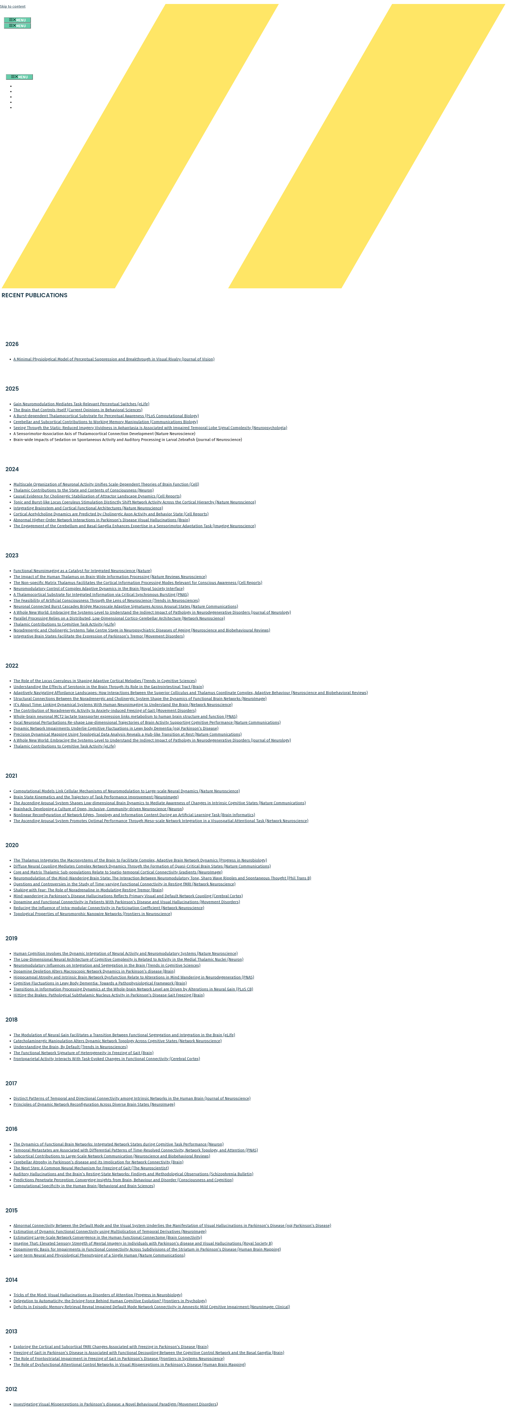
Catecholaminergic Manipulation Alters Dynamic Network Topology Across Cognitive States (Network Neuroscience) (117, 1041)
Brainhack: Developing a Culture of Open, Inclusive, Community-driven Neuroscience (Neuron (97, 809)
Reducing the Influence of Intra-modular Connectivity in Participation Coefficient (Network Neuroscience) (108, 907)
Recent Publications (37, 51)
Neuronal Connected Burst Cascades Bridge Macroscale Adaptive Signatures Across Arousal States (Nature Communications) (125, 606)
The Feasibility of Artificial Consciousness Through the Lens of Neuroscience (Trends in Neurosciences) (106, 600)
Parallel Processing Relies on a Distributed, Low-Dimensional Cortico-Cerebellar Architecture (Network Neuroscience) (119, 618)
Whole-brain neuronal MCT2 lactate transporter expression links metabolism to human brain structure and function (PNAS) (125, 716)
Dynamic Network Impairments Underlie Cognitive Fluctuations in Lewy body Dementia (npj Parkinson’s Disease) (115, 728)
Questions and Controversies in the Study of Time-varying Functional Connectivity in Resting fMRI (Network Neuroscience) (124, 884)
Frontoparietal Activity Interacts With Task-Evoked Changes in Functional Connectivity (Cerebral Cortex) (106, 1058)
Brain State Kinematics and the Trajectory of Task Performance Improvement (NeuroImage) (96, 797)
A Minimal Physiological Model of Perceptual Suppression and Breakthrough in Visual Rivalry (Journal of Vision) (113, 359)
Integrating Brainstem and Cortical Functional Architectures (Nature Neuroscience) (88, 508)
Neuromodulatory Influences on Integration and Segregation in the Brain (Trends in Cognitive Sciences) (106, 965)
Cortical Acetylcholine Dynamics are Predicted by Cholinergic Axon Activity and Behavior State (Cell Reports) (111, 514)
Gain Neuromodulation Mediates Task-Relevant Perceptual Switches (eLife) (81, 404)
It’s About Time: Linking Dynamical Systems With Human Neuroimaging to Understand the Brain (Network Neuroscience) (123, 704)
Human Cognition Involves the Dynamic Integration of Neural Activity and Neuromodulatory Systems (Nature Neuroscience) (125, 953)
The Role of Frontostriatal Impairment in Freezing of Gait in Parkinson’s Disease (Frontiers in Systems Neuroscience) (118, 1358)
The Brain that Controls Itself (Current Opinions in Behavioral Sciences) (77, 410)
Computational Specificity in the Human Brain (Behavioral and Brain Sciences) (84, 1185)
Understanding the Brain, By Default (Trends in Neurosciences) (70, 1046)
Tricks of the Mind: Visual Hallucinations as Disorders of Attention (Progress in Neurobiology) (97, 1295)
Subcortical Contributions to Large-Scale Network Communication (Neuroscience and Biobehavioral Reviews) (111, 1156)
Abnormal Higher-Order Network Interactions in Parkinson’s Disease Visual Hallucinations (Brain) (101, 520)
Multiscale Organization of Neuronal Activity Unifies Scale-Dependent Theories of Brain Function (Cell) (106, 484)
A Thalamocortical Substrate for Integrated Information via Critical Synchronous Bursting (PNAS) (101, 594)
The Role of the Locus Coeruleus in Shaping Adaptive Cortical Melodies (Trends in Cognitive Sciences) (104, 680)
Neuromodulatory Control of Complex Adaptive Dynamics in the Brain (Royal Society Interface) (98, 588)
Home (22, 35)
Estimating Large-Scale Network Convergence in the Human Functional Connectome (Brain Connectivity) (107, 1237)
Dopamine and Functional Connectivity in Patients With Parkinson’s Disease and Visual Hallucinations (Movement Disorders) (126, 902)
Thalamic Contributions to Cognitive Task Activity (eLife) (64, 624)
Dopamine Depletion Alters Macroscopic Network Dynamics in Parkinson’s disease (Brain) (94, 971)
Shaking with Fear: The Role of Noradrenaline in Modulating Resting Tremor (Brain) (88, 890)
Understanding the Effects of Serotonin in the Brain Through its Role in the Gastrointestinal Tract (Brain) (108, 686)
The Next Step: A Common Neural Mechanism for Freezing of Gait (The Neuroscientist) (91, 1168)
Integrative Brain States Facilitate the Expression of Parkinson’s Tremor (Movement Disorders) (98, 636)
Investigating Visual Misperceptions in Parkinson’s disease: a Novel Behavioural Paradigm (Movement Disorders (114, 1404)
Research (26, 40)
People (23, 45)
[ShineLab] (16, 71)
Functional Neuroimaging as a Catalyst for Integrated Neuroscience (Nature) (82, 570)
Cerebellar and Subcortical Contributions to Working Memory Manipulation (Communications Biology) (105, 421)
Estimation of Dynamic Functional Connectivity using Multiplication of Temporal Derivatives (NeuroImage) (109, 1231)
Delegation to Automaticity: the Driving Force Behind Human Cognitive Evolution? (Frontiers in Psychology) (110, 1300)
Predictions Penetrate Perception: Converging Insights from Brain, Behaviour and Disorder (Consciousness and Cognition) (123, 1180)
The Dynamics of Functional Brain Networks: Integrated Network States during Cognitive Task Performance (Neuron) (118, 1144)
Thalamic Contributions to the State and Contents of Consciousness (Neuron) (83, 490)
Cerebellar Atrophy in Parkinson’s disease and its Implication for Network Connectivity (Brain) (98, 1162)
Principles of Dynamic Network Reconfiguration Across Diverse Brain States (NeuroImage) (94, 1104)
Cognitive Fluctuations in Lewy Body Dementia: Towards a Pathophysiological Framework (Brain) (100, 983)
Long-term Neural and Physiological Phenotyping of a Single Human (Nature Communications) (99, 1255)
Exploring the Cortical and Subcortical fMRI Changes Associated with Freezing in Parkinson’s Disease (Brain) (110, 1346)
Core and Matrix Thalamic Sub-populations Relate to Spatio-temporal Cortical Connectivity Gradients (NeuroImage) (117, 872)
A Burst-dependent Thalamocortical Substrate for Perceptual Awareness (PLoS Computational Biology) (106, 415)
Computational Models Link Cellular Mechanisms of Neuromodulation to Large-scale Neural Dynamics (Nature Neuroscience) (126, 791)
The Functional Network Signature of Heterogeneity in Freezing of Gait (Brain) (83, 1052)
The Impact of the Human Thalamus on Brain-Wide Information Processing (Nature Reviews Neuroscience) (110, 576)
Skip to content (13, 6)
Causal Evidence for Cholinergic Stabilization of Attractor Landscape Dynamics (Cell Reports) (97, 496)
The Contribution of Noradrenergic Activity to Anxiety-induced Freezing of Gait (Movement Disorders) (104, 710)
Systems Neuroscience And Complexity (55, 56)
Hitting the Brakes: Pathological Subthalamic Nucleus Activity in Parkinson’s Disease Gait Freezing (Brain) (108, 995)
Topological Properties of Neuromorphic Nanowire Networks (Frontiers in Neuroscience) (92, 913)
